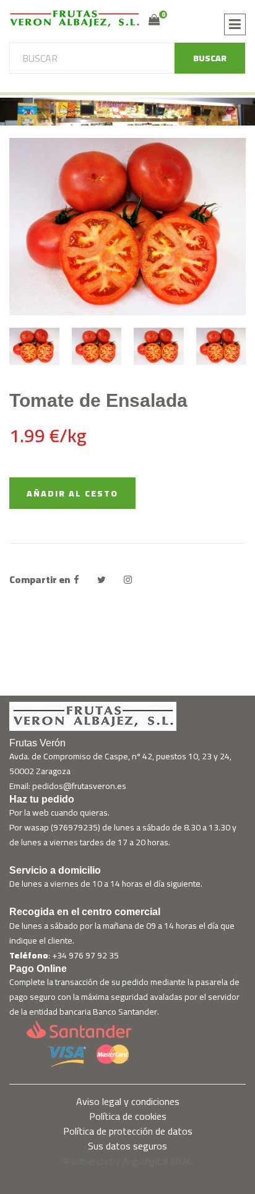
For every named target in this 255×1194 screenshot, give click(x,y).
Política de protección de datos (127, 1131)
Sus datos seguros (127, 1145)
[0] (154, 20)
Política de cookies (127, 1116)
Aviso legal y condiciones (127, 1101)
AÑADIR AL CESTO (72, 493)
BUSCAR (210, 58)
